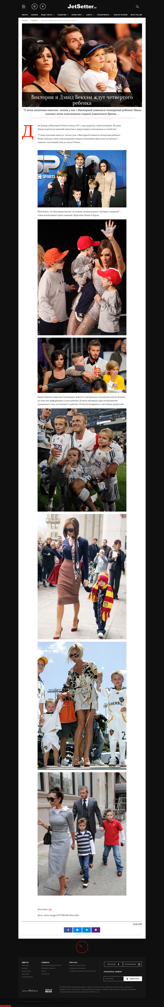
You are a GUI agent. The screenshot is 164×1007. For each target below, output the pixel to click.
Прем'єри (25, 965)
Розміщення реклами (77, 968)
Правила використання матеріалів (82, 971)
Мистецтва (45, 974)
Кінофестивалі (27, 977)
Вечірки (24, 968)
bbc (50, 909)
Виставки (25, 974)
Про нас (73, 962)
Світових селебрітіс (48, 968)
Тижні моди (26, 971)
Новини (45, 962)
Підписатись (134, 978)
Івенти (25, 962)
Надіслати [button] (5, 1006)
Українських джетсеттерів (51, 965)
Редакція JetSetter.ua (77, 965)
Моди (43, 971)
